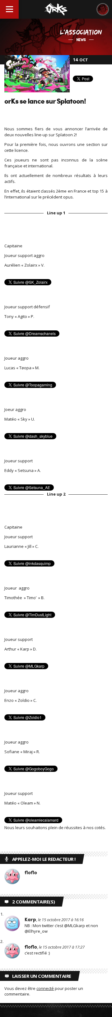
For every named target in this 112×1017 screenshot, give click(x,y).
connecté (45, 988)
